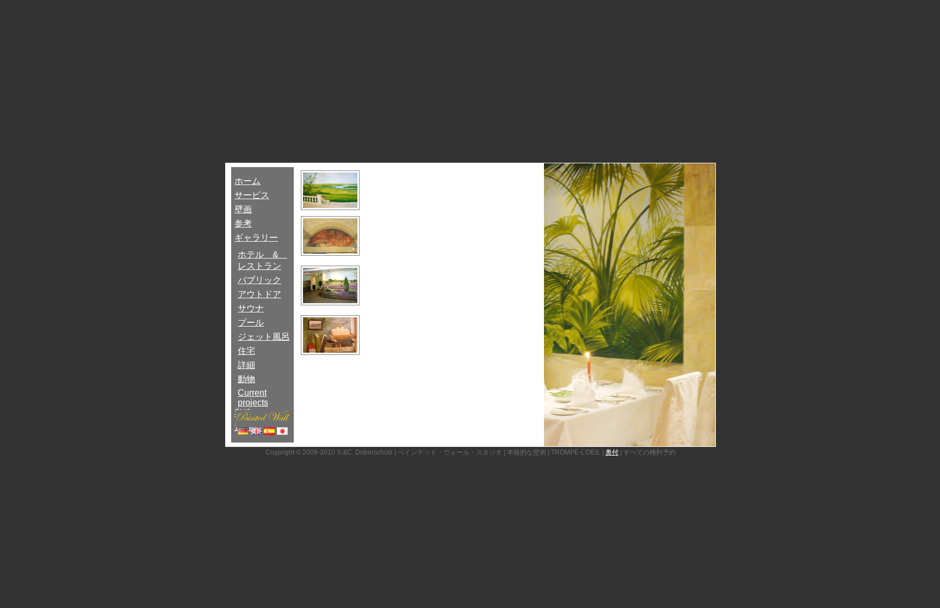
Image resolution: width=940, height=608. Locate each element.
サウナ (251, 308)
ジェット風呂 (264, 336)
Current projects (253, 397)
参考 (243, 223)
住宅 (246, 350)
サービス (251, 195)
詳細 (246, 365)
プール (251, 322)
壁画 (243, 209)
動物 (246, 379)
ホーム (247, 181)
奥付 (612, 452)
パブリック (259, 280)
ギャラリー (256, 237)
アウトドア (259, 294)
